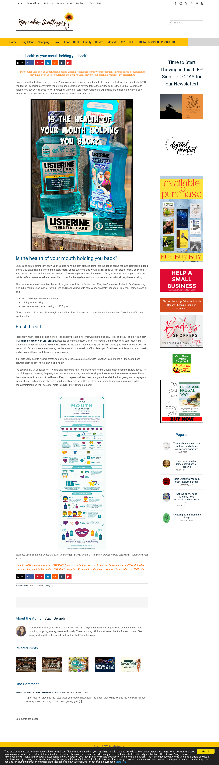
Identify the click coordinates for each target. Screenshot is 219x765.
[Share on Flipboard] (69, 62)
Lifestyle (48, 586)
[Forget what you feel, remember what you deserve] (166, 461)
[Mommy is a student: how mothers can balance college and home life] (166, 443)
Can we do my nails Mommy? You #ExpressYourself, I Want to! (187, 498)
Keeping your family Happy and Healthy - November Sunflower (40, 693)
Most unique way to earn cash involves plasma (187, 480)
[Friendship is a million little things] (166, 515)
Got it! (205, 751)
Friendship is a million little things (187, 516)
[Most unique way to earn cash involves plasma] (166, 479)
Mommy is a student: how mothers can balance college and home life (186, 446)
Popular (182, 435)
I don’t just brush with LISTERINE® (37, 340)
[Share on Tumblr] (62, 62)
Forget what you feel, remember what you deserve (187, 464)
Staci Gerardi (23, 586)
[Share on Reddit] (55, 62)
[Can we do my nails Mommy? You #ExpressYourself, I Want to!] (166, 494)
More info (121, 761)
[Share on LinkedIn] (48, 62)
